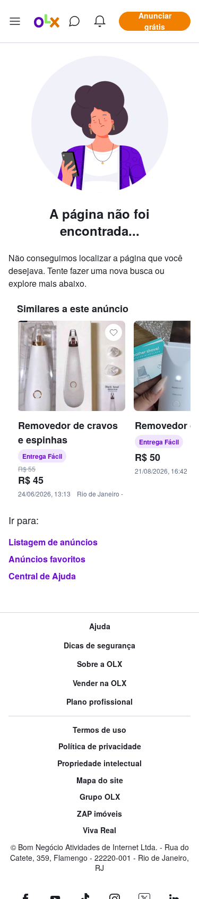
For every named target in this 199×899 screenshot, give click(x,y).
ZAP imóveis (99, 814)
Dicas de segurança (99, 645)
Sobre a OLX (99, 664)
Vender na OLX (99, 683)
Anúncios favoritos (46, 559)
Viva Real (99, 830)
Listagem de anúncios (53, 542)
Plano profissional (99, 702)
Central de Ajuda (42, 576)
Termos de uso (99, 730)
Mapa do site (99, 780)
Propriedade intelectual (99, 763)
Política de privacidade (99, 746)
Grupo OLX (100, 797)
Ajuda (99, 626)
